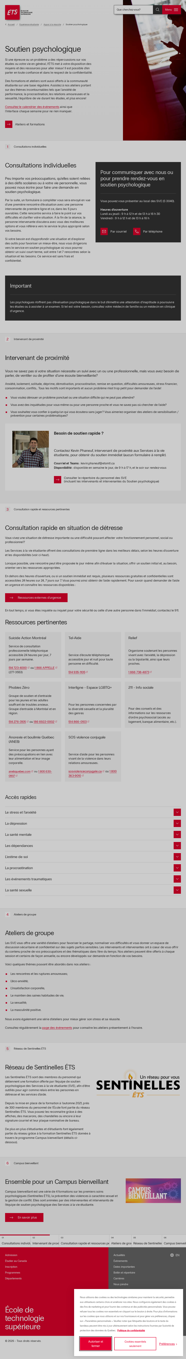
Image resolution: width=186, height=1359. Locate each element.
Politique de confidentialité (131, 1330)
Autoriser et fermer (95, 1343)
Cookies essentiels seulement (135, 1344)
